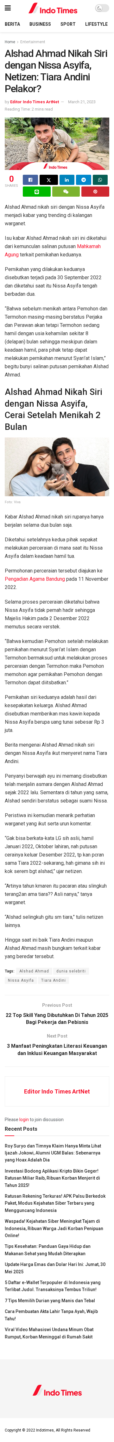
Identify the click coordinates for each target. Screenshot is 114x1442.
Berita (12, 24)
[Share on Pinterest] (95, 191)
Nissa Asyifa (21, 980)
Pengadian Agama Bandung (35, 579)
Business (40, 24)
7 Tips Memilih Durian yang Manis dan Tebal (50, 1300)
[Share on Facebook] (30, 180)
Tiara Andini (53, 980)
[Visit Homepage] (53, 8)
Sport (68, 24)
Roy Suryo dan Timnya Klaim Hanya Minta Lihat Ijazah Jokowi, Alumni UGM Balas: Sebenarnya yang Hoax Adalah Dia (53, 1153)
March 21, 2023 (82, 101)
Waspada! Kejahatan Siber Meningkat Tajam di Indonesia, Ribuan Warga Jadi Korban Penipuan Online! (54, 1228)
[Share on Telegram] (83, 180)
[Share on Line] (37, 191)
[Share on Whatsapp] (100, 180)
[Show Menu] (8, 8)
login (24, 1119)
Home (10, 42)
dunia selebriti (71, 971)
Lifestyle (96, 24)
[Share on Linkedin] (67, 180)
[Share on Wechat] (66, 191)
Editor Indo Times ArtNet (34, 101)
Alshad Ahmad (34, 971)
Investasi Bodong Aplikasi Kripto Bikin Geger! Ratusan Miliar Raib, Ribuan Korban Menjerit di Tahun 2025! (52, 1178)
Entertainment (32, 42)
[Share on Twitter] (49, 180)
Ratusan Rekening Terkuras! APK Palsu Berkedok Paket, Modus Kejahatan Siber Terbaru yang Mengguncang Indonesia (55, 1203)
